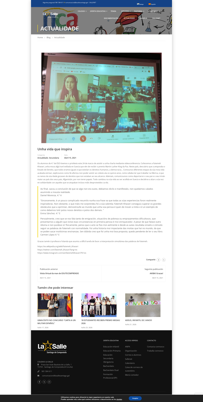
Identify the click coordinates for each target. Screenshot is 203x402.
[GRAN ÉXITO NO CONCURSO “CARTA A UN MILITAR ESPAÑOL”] (55, 305)
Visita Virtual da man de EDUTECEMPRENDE (59, 273)
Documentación (111, 18)
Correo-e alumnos (133, 355)
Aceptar (135, 398)
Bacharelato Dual (111, 370)
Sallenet (156, 18)
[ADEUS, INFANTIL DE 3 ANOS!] (142, 305)
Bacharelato (108, 366)
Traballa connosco (155, 350)
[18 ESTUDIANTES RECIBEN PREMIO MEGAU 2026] (99, 305)
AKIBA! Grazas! (156, 273)
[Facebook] (158, 260)
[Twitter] (164, 260)
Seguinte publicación (154, 269)
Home (40, 37)
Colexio (81, 11)
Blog (49, 37)
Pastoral (138, 11)
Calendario (130, 363)
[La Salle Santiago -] (50, 14)
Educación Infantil (111, 346)
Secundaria (54, 158)
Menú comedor (132, 375)
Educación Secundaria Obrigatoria (108, 358)
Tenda (113, 11)
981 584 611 (47, 371)
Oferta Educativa (97, 11)
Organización (131, 350)
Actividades (153, 11)
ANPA (127, 346)
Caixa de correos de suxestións (134, 369)
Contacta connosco (155, 346)
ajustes (119, 399)
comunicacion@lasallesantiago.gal (76, 3)
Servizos (125, 11)
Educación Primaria (112, 350)
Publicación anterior (49, 269)
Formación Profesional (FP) (110, 376)
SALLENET (92, 3)
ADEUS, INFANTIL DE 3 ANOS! (138, 320)
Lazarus (143, 18)
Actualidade (129, 18)
